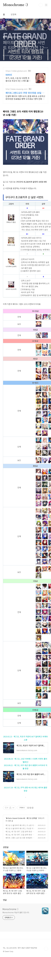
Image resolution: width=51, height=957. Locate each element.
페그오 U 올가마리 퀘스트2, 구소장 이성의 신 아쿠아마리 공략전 (20, 829)
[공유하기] (10, 808)
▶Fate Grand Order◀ (15, 818)
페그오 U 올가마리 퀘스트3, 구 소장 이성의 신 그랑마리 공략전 (20, 826)
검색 (40, 5)
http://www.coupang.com (16, 89)
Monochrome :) (15, 5)
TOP (46, 949)
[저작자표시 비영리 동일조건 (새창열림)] (30, 808)
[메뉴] (46, 5)
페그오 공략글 (32, 818)
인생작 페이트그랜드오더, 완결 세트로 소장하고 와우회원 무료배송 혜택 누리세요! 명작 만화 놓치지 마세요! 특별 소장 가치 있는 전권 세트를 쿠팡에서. (25, 97)
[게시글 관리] (13, 808)
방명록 (13, 14)
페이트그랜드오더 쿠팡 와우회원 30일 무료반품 (25, 92)
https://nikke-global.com (16, 71)
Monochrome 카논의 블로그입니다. (15, 912)
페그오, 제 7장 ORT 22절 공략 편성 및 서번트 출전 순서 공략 (20, 832)
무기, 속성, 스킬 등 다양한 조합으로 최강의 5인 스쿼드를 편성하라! (17, 79)
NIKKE (9, 74)
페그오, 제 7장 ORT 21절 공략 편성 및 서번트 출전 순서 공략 (20, 836)
